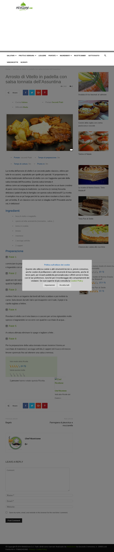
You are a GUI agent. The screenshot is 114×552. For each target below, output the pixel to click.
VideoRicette (12, 62)
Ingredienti (65, 55)
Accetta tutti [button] (64, 285)
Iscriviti (24, 62)
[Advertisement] (57, 31)
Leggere (42, 55)
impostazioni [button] (50, 285)
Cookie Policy (76, 281)
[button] (105, 55)
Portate (52, 55)
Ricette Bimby (80, 55)
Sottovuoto (93, 55)
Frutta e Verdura (26, 55)
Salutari (10, 55)
